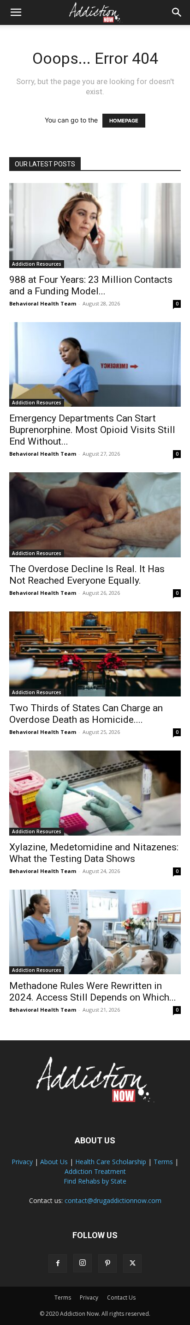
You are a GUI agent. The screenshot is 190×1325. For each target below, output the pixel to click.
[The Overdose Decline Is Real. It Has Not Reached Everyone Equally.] (95, 514)
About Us (54, 1161)
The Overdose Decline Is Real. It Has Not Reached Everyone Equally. (87, 574)
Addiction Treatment (95, 1171)
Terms (163, 1161)
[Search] (177, 12)
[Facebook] (57, 1263)
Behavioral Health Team (42, 303)
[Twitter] (132, 1263)
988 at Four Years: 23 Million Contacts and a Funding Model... (90, 285)
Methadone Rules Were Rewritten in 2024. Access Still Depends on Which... (92, 991)
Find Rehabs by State (95, 1181)
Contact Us (121, 1297)
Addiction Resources (36, 264)
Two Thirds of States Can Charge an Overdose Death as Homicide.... (86, 713)
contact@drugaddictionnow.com (113, 1200)
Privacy (22, 1161)
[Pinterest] (107, 1263)
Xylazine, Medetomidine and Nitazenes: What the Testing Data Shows (93, 853)
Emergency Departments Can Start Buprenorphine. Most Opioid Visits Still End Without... (92, 430)
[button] (15, 12)
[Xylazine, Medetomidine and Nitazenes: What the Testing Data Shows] (95, 793)
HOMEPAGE (123, 120)
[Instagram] (82, 1263)
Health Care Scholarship (110, 1161)
